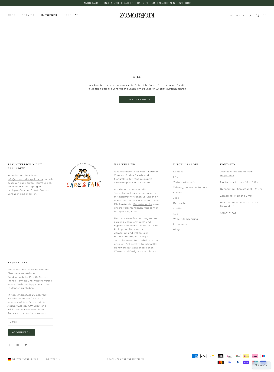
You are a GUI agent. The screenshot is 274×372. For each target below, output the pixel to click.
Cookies (178, 208)
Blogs (176, 229)
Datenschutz (181, 203)
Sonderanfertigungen (28, 186)
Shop (12, 15)
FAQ (176, 176)
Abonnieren (21, 332)
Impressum (180, 224)
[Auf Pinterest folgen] (25, 345)
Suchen (177, 192)
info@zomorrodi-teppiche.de (25, 179)
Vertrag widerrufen (184, 182)
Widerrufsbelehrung (185, 219)
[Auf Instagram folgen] (17, 345)
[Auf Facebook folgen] (9, 345)
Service (28, 15)
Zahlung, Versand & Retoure (190, 187)
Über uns (71, 15)
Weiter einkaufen (137, 99)
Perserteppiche (142, 204)
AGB (176, 213)
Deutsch (235, 15)
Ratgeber (49, 15)
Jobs (176, 197)
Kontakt (178, 171)
